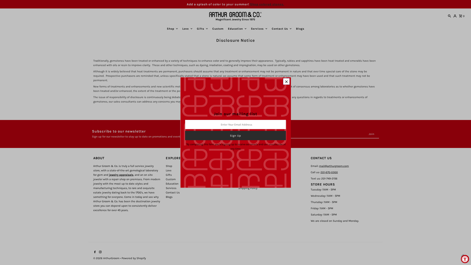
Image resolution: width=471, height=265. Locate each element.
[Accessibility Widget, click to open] (465, 259)
